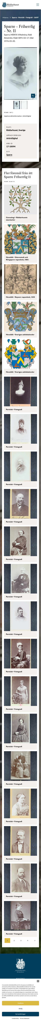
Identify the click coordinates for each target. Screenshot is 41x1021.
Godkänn (20, 1003)
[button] (38, 981)
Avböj (20, 1008)
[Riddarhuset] (10, 4)
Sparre (9, 26)
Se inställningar (20, 1014)
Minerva (5, 17)
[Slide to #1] (17, 105)
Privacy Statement (24, 1018)
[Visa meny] (37, 5)
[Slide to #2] (24, 105)
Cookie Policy (15, 1018)
